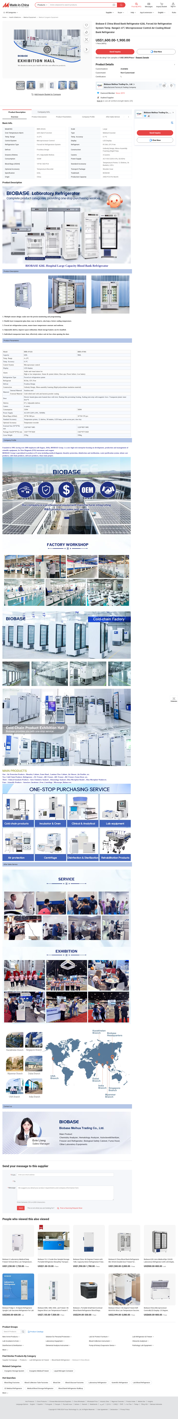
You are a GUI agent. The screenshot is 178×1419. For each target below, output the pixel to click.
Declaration (114, 1409)
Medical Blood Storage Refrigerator (40, 1388)
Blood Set (56, 1382)
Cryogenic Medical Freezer (39, 1371)
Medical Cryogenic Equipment (48, 17)
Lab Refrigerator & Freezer (142, 1336)
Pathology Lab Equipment (142, 1345)
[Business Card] (172, 122)
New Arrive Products (10, 1336)
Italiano (76, 1404)
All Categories (11, 12)
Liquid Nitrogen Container (63, 1371)
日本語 (115, 1404)
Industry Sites (104, 1401)
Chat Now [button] (158, 52)
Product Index (130, 1401)
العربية (102, 1404)
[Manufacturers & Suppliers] (15, 5)
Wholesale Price (92, 1401)
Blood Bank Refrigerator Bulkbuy (70, 1388)
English (32, 1404)
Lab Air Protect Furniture (98, 1336)
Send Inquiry (115, 52)
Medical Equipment (29, 17)
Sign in (173, 6)
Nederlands (93, 1404)
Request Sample (142, 57)
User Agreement (102, 1409)
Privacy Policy (125, 1409)
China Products (42, 1401)
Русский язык (67, 1404)
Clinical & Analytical (139, 1341)
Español (40, 1404)
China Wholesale (79, 1401)
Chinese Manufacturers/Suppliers (60, 1401)
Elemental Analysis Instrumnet (57, 1345)
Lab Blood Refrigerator (141, 1382)
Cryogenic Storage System (14, 1371)
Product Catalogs (36, 1331)
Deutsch (84, 1404)
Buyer (120, 12)
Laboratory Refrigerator (98, 1382)
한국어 (108, 1404)
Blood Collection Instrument (99, 1341)
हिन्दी (121, 1404)
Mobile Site (141, 1401)
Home (4, 17)
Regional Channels (118, 1401)
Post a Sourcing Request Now (69, 1208)
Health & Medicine (15, 17)
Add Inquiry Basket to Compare (47, 94)
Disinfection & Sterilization (12, 1345)
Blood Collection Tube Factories (36, 1382)
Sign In (99, 101)
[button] (124, 117)
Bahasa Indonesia (156, 1404)
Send (21, 1208)
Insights (150, 1401)
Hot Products (29, 1401)
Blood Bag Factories (11, 1382)
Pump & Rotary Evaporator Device (101, 1345)
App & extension (146, 12)
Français (57, 1404)
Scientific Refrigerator (120, 1382)
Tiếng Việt (144, 1404)
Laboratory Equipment (54, 1341)
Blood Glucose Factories (74, 1382)
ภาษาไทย (128, 1404)
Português (48, 1404)
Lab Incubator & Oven (10, 1341)
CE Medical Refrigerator (13, 1388)
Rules (174, 12)
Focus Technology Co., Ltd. (73, 1409)
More (4, 1393)
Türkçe (136, 1404)
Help (132, 12)
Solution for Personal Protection (58, 1336)
